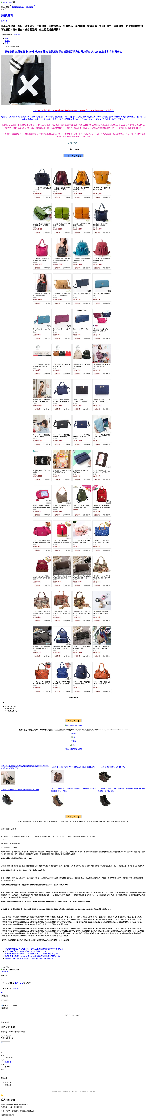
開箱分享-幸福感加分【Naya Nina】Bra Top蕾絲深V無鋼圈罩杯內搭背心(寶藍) (32, 956)
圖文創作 (16, 988)
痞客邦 (16, 983)
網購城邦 (7, 15)
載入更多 (4, 996)
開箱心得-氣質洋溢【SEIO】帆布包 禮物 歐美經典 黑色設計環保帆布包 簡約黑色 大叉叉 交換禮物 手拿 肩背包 (63, 51)
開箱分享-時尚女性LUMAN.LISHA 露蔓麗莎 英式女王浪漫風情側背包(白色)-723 (33, 954)
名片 (6, 43)
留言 (21, 983)
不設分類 (17, 34)
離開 (11, 1115)
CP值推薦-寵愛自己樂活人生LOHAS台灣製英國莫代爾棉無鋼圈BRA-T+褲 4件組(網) (34, 949)
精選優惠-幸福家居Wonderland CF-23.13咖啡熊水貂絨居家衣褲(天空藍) (29, 958)
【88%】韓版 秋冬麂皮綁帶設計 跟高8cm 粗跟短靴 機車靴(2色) (73, 767)
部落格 (7, 41)
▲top (2, 992)
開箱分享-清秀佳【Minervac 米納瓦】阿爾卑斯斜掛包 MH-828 (26, 951)
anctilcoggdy (5, 971)
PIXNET (58, 1091)
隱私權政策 (85, 1091)
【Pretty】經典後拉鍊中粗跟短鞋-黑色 (111, 767)
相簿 (6, 38)
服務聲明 (92, 1091)
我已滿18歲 (5, 1115)
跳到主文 (4, 21)
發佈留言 (4, 1008)
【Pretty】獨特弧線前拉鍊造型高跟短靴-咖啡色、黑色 (20, 790)
